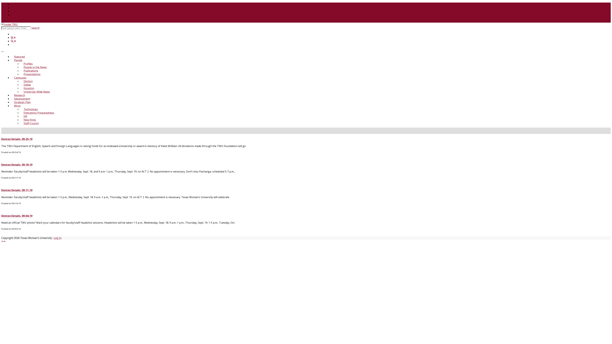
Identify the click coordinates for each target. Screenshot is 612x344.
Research (19, 95)
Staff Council (31, 123)
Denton (28, 81)
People (18, 60)
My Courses (18, 8)
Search (35, 28)
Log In (57, 238)
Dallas (27, 84)
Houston (29, 88)
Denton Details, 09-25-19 (16, 139)
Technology (31, 109)
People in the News (35, 67)
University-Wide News (37, 91)
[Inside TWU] (9, 24)
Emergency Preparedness (39, 113)
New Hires (30, 120)
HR (25, 116)
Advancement (22, 98)
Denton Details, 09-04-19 (16, 216)
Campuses (20, 77)
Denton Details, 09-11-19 (16, 190)
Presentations (32, 74)
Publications (31, 70)
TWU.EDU (17, 4)
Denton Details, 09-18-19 (16, 164)
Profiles (28, 63)
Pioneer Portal (19, 11)
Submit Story (9, 21)
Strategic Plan (22, 102)
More (17, 106)
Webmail (16, 15)
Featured (19, 56)
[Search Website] (13, 41)
